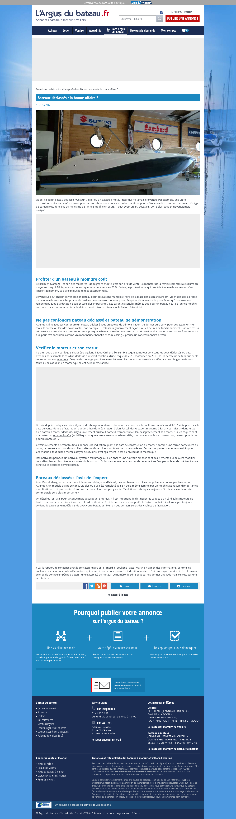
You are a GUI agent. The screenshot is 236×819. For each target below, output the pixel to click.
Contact (41, 716)
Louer (66, 30)
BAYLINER (192, 742)
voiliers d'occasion (147, 763)
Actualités (95, 30)
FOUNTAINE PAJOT (158, 720)
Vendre (79, 30)
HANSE (184, 720)
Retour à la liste (119, 595)
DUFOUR (182, 711)
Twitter (92, 586)
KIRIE (174, 720)
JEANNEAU (169, 711)
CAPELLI (181, 736)
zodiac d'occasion (143, 766)
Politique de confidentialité (50, 735)
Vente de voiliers (45, 764)
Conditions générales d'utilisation (53, 732)
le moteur (62, 359)
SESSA (151, 742)
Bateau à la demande (142, 30)
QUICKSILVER (155, 739)
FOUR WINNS (165, 742)
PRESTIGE (185, 739)
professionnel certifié (173, 771)
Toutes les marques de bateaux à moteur (174, 749)
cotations (147, 779)
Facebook (85, 586)
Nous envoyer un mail (108, 740)
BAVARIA (152, 714)
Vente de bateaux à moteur (51, 772)
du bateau (118, 30)
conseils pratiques (155, 791)
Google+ (104, 586)
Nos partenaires (45, 720)
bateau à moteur (112, 199)
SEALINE (180, 742)
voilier (89, 199)
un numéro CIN (62, 435)
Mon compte (168, 30)
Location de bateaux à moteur (52, 775)
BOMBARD (171, 739)
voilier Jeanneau (113, 766)
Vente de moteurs (46, 779)
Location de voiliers (47, 768)
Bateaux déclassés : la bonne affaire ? (99, 89)
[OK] (159, 18)
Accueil (39, 89)
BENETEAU (154, 711)
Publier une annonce (182, 18)
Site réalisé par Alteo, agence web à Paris (116, 813)
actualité (179, 788)
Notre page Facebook (161, 12)
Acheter (52, 30)
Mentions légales (46, 724)
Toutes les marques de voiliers (168, 727)
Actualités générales (68, 89)
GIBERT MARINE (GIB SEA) (162, 717)
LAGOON (165, 714)
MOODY (195, 720)
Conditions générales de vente (52, 728)
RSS (98, 586)
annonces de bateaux (125, 763)
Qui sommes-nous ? (47, 708)
